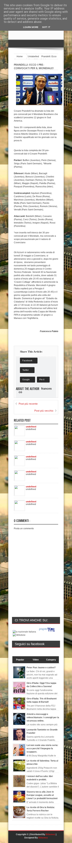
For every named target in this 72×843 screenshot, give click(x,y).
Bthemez (50, 834)
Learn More (30, 27)
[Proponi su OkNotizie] (19, 635)
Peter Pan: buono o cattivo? (41, 667)
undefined (31, 426)
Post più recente (28, 403)
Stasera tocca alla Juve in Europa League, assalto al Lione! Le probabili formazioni (42, 795)
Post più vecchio (43, 410)
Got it (46, 27)
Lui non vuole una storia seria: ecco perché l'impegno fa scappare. (42, 748)
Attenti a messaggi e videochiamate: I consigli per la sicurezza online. (43, 717)
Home (20, 56)
